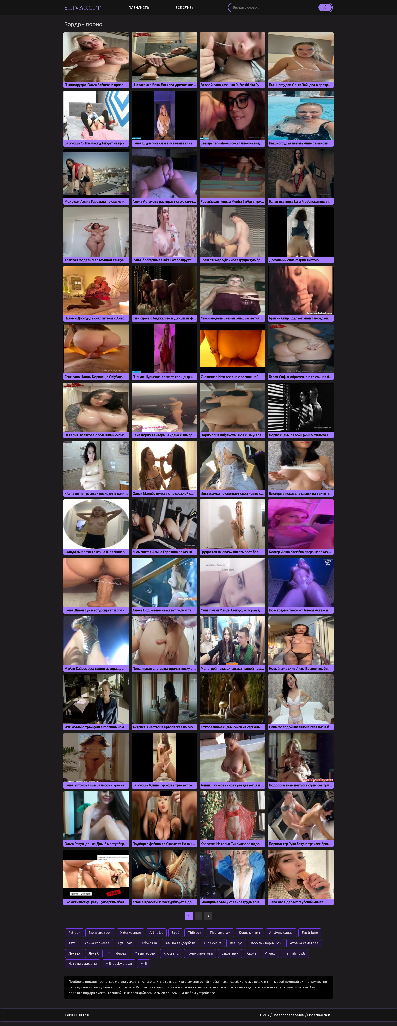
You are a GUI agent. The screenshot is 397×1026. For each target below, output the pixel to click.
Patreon (74, 932)
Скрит (251, 953)
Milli (144, 963)
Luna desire (212, 943)
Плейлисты (139, 8)
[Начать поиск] (325, 7)
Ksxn (72, 943)
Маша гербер (145, 953)
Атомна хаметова (304, 943)
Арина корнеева (96, 943)
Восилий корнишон (266, 943)
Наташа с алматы (82, 963)
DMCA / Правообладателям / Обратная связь (296, 1015)
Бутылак (125, 943)
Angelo (270, 953)
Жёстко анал (130, 932)
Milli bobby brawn (118, 963)
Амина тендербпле (180, 943)
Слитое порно (77, 1015)
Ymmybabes (117, 953)
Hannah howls (295, 953)
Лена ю (74, 953)
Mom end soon (100, 932)
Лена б (93, 953)
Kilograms (171, 953)
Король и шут (250, 932)
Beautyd (236, 943)
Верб (175, 932)
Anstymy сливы (281, 932)
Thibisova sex (220, 932)
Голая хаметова (200, 953)
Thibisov (194, 932)
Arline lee (156, 932)
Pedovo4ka (148, 943)
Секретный (229, 953)
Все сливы (185, 8)
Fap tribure (310, 932)
